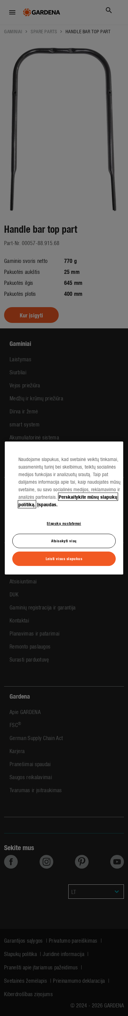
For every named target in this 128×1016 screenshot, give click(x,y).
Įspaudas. (47, 504)
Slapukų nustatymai (64, 523)
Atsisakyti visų (64, 540)
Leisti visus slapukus (64, 558)
